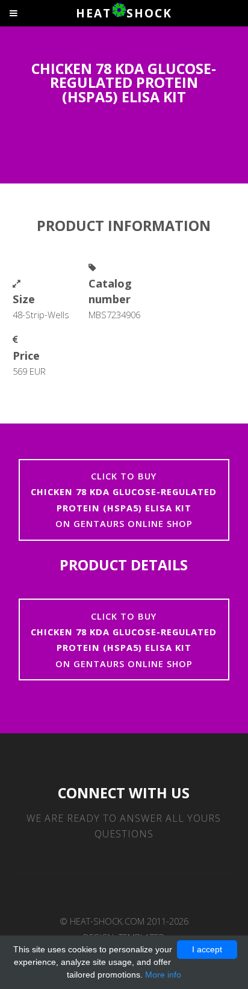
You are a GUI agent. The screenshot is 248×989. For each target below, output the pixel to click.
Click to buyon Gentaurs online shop (124, 499)
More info (163, 974)
